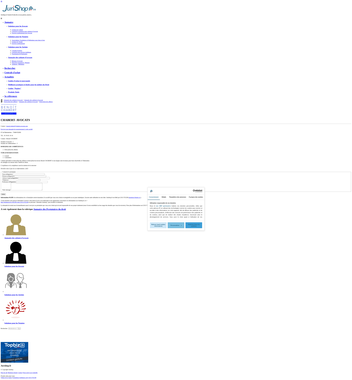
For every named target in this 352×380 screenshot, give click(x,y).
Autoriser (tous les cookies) (194, 225)
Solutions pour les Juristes (18, 47)
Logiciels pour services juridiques (21, 52)
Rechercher (9, 68)
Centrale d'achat (12, 72)
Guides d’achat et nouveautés (19, 81)
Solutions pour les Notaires (18, 37)
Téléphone (5, 180)
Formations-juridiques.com (20, 377)
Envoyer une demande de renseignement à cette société (17, 129)
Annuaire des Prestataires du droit (49, 209)
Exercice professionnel (18, 43)
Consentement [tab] (153, 197)
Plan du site (4, 372)
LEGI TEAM (32, 377)
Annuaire (8, 22)
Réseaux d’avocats (17, 61)
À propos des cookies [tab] (196, 197)
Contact (20, 372)
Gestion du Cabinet (17, 30)
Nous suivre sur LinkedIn (30, 372)
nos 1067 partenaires (163, 206)
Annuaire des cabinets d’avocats (20, 57)
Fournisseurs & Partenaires (19, 54)
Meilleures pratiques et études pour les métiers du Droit (28, 85)
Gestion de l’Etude (17, 42)
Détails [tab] (164, 197)
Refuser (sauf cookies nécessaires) (158, 225)
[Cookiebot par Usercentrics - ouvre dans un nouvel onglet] (194, 191)
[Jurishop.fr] (19, 12)
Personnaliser (174, 225)
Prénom (8, 176)
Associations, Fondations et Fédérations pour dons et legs (28, 40)
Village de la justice (6, 377)
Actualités (9, 77)
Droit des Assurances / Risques (21, 62)
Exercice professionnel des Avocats (22, 33)
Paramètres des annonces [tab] (177, 197)
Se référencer (10, 96)
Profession (9, 182)
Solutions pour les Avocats (18, 26)
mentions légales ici (135, 197)
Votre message (6, 190)
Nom (7, 174)
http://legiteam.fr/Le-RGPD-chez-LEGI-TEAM (14, 202)
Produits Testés (13, 92)
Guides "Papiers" (14, 88)
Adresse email (10, 178)
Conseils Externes (17, 50)
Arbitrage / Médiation (18, 64)
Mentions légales (13, 372)
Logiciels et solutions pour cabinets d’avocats (25, 31)
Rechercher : (4, 328)
